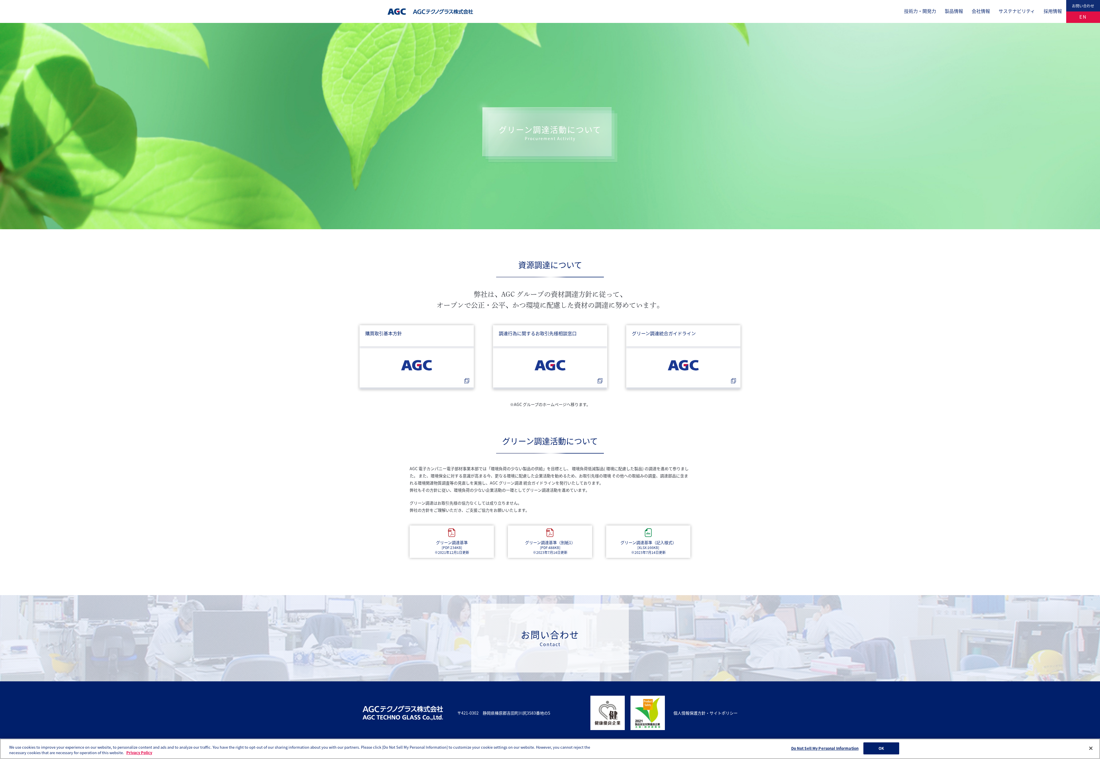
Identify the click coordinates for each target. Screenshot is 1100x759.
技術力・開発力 (920, 10)
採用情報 (1053, 10)
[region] (550, 749)
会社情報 (981, 10)
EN (1083, 16)
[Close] (1091, 748)
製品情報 (954, 10)
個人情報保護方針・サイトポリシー (705, 713)
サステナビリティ (1017, 10)
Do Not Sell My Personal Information (825, 748)
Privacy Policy (139, 753)
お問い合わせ (1083, 5)
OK (881, 748)
